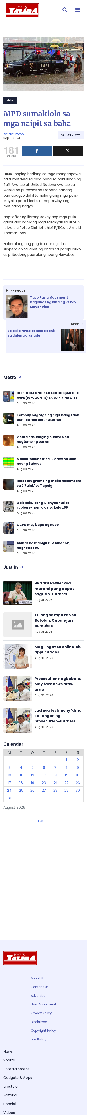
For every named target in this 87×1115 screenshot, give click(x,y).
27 (44, 790)
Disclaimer (39, 1022)
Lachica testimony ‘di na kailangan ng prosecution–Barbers (58, 716)
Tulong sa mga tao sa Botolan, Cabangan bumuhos (55, 620)
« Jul (41, 820)
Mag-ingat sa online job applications (58, 649)
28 (55, 790)
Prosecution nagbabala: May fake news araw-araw (58, 684)
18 (21, 782)
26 (32, 790)
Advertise (38, 995)
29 (66, 790)
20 (44, 782)
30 (78, 790)
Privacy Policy (41, 1013)
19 (32, 782)
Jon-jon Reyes (13, 133)
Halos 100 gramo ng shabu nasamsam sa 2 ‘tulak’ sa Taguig (49, 483)
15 (66, 775)
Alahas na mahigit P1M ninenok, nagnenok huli (43, 545)
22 (66, 782)
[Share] (37, 151)
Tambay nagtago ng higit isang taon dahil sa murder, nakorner (48, 417)
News (8, 1051)
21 (55, 782)
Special (9, 1103)
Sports (9, 1060)
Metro (10, 100)
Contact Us (39, 987)
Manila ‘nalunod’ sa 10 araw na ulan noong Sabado (46, 461)
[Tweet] (68, 151)
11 (21, 775)
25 (21, 790)
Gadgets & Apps (17, 1077)
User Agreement (43, 1004)
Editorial (10, 1095)
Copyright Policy (43, 1030)
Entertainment (16, 1069)
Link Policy (38, 1039)
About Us (38, 978)
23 (78, 782)
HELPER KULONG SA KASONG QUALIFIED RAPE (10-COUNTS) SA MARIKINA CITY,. (48, 395)
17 (9, 782)
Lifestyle (10, 1086)
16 (77, 775)
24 (9, 790)
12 (32, 775)
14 (55, 775)
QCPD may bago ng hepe (38, 524)
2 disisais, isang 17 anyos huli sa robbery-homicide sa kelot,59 (43, 505)
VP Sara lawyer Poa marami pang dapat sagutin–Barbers (54, 589)
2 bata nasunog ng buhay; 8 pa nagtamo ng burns (43, 439)
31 (9, 798)
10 (9, 775)
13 (44, 775)
